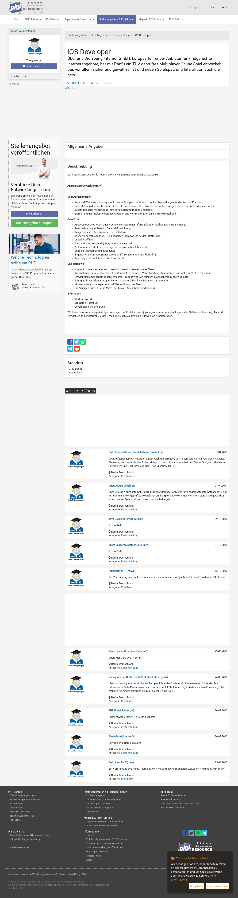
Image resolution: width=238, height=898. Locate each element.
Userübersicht (92, 811)
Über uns (90, 835)
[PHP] (26, 7)
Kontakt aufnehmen (35, 66)
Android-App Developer (122, 485)
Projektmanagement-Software (25, 799)
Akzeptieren (196, 886)
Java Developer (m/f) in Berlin (126, 519)
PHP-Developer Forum (172, 799)
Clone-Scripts (16, 807)
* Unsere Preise (93, 855)
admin (32, 284)
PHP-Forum (52, 19)
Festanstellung (129, 509)
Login (194, 7)
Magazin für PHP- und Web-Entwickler (104, 821)
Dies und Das (39, 287)
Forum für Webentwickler (173, 795)
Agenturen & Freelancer (78, 19)
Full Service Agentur (95, 795)
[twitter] (77, 343)
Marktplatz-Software (20, 811)
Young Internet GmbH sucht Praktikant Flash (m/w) (138, 677)
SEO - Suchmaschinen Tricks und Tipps (180, 803)
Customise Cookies (217, 886)
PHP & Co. (175, 19)
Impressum (13, 874)
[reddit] (77, 350)
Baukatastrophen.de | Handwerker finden (30, 835)
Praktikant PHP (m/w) (121, 570)
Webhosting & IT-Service (98, 803)
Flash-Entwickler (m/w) (122, 736)
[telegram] (70, 349)
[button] (212, 7)
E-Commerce (16, 803)
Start (16, 19)
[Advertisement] (147, 114)
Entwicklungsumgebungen (23, 795)
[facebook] (70, 343)
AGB (32, 874)
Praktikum (127, 476)
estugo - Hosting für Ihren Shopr (25, 839)
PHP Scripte (32, 19)
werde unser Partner (20, 847)
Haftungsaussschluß (46, 874)
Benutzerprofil (18, 76)
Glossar (89, 859)
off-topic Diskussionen (172, 807)
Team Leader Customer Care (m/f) (128, 545)
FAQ (84, 874)
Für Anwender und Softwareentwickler (104, 843)
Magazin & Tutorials (150, 19)
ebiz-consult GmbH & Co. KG (46, 881)
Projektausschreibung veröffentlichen (104, 847)
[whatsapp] (83, 343)
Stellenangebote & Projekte (115, 19)
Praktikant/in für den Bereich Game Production (136, 452)
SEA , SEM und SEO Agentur (99, 807)
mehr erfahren (34, 213)
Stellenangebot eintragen (34, 223)
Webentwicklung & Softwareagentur (103, 799)
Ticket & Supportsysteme (22, 816)
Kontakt (25, 874)
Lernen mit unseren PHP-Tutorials (102, 825)
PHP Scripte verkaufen (97, 851)
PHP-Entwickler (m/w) (121, 710)
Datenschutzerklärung (69, 874)
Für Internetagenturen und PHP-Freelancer (106, 839)
